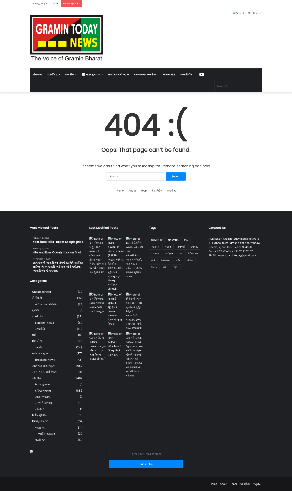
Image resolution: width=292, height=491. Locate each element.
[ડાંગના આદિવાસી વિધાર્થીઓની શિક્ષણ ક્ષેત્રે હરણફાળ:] (116, 344)
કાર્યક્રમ (168, 253)
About (132, 190)
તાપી (153, 260)
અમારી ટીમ (186, 74)
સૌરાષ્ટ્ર (39, 409)
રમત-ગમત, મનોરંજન (145, 74)
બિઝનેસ (37, 341)
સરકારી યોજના (43, 402)
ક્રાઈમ (39, 347)
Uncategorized (41, 291)
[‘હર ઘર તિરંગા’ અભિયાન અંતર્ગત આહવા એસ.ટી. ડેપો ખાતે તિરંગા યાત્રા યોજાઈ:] (97, 346)
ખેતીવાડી (37, 297)
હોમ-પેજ (37, 74)
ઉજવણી (181, 246)
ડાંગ (180, 253)
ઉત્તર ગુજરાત (42, 384)
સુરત (176, 266)
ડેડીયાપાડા (193, 253)
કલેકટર (194, 246)
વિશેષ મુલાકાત (92, 74)
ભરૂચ (154, 266)
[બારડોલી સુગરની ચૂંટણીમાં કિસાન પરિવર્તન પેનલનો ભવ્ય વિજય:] (116, 309)
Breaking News (45, 359)
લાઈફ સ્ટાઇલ (46, 434)
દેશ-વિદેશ (52, 74)
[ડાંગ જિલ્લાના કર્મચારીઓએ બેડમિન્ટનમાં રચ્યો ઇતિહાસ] (97, 303)
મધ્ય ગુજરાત (42, 396)
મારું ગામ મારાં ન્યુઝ (118, 74)
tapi (186, 239)
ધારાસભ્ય (165, 260)
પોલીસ (190, 260)
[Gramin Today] (66, 37)
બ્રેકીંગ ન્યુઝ (40, 353)
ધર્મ (34, 334)
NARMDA (173, 239)
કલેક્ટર (155, 253)
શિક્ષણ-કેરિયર (40, 421)
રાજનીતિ (40, 329)
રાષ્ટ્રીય (69, 74)
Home (120, 190)
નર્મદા (178, 260)
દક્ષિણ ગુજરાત (43, 390)
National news (44, 322)
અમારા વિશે (169, 74)
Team (144, 190)
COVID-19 (156, 239)
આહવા (168, 246)
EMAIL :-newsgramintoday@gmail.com (232, 255)
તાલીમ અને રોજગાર (46, 304)
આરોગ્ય (39, 427)
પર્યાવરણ (40, 439)
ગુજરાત (36, 310)
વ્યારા (165, 266)
